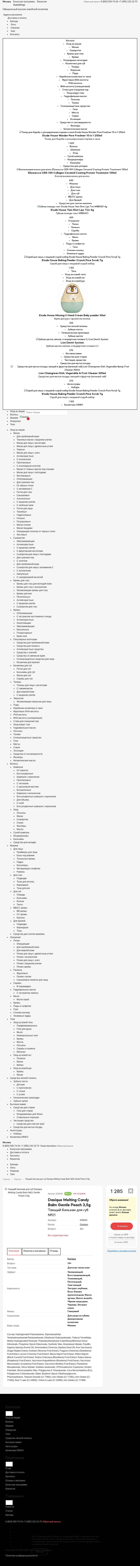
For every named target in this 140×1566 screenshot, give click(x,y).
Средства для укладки (75, 166)
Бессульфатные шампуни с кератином (36, 796)
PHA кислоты (75, 83)
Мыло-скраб (23, 999)
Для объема (23, 800)
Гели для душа (24, 1029)
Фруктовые (22, 973)
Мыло (75, 237)
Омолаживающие (26, 541)
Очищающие (23, 944)
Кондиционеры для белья (30, 1114)
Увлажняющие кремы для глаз (32, 590)
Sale (12, 31)
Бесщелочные (24, 790)
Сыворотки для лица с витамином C (35, 567)
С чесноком (22, 783)
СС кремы (22, 914)
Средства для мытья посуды (75, 363)
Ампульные (22, 574)
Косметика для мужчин (28, 662)
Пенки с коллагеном (27, 957)
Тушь (19, 931)
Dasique (84, 1224)
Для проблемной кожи (28, 436)
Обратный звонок (92, 2)
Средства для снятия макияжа (75, 203)
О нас (8, 1468)
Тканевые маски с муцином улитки (34, 440)
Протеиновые (24, 462)
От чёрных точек (25, 485)
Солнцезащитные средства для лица (35, 659)
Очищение (73, 221)
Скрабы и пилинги (26, 1048)
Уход (75, 153)
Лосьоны (75, 100)
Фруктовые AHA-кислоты (75, 80)
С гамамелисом (25, 688)
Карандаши (22, 885)
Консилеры (22, 865)
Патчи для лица (25, 508)
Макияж (73, 184)
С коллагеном (24, 459)
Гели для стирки (25, 1111)
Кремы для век (24, 593)
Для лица (75, 187)
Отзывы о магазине (15, 1480)
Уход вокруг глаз (75, 93)
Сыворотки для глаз (27, 606)
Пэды (75, 73)
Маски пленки (24, 525)
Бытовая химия (73, 354)
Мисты (75, 113)
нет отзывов (79, 1193)
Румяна (20, 872)
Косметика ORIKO (73, 405)
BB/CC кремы (75, 197)
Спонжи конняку (75, 250)
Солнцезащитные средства (75, 106)
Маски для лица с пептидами (31, 472)
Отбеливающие (24, 479)
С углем (21, 1094)
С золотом (22, 561)
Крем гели (22, 636)
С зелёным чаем (25, 505)
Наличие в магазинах (35, 1251)
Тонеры (75, 67)
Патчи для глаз (24, 492)
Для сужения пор (25, 482)
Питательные (23, 597)
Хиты (13, 24)
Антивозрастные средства (30, 649)
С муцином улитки (26, 502)
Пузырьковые (24, 521)
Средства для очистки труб (30, 1124)
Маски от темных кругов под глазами (35, 469)
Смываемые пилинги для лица (32, 980)
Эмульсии (75, 70)
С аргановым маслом (28, 787)
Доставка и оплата (19, 1152)
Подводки (22, 878)
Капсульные (23, 629)
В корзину (122, 1226)
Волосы (74, 147)
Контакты (15, 34)
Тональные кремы (26, 859)
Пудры (20, 862)
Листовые (22, 534)
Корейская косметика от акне (75, 77)
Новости (9, 1507)
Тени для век (23, 888)
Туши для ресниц (25, 881)
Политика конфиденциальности (21, 1555)
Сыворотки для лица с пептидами (34, 554)
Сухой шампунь (75, 156)
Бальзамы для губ (26, 672)
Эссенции (75, 119)
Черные (21, 449)
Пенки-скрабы (24, 967)
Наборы (75, 387)
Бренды (14, 21)
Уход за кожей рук (75, 281)
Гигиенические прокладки (75, 333)
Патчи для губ (24, 669)
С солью (21, 1091)
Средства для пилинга (28, 646)
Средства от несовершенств (75, 123)
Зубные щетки (75, 336)
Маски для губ (24, 675)
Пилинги (75, 227)
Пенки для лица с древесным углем (35, 953)
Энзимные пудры (75, 254)
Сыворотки (75, 51)
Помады (21, 895)
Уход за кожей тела (75, 274)
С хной (20, 803)
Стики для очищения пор (75, 90)
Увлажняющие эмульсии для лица (34, 701)
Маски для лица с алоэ (28, 453)
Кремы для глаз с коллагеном (32, 587)
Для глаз (75, 190)
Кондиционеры (75, 160)
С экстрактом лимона (27, 993)
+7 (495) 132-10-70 (128, 1)
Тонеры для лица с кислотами (32, 685)
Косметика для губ (75, 64)
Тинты (20, 904)
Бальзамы (75, 163)
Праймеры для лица (27, 852)
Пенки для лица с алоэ (28, 960)
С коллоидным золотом (28, 466)
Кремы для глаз (75, 54)
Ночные (21, 518)
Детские (21, 1084)
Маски (75, 47)
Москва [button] (7, 2)
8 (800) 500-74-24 (110, 1)
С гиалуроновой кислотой (30, 577)
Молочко (21, 1052)
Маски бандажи (24, 528)
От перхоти (22, 770)
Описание (13, 1251)
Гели (75, 109)
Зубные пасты (75, 330)
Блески (20, 901)
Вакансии (42, 1)
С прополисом (24, 1088)
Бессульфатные (25, 773)
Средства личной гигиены (73, 326)
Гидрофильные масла (75, 96)
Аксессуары (73, 384)
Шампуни (75, 150)
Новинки (14, 28)
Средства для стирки (75, 357)
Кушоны (21, 917)
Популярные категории (75, 60)
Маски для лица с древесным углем (35, 446)
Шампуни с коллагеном (28, 793)
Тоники (75, 103)
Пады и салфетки (75, 244)
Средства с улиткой (27, 652)
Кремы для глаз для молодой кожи (34, 584)
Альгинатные (23, 498)
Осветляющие (24, 623)
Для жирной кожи (25, 692)
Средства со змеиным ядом (31, 656)
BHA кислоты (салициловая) (75, 87)
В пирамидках (24, 986)
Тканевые (22, 512)
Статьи (9, 1511)
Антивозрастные (25, 456)
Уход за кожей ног (75, 278)
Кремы (75, 57)
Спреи (75, 116)
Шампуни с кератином (28, 777)
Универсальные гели (27, 1035)
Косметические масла (75, 129)
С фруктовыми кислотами (30, 551)
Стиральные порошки (28, 1117)
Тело (73, 271)
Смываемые (23, 495)
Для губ (75, 194)
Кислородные (23, 476)
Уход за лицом (73, 44)
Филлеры (75, 126)
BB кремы (22, 911)
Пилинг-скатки (24, 976)
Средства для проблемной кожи (33, 642)
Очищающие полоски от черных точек (36, 531)
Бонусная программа (24, 1)
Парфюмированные (27, 1025)
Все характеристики (58, 1235)
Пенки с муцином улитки (29, 963)
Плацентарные (24, 633)
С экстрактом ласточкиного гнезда (34, 616)
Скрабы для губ (25, 678)
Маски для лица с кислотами (31, 443)
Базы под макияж (25, 855)
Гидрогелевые (24, 515)
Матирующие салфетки (28, 868)
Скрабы (75, 231)
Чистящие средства (75, 360)
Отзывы (54, 1251)
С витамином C (24, 489)
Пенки (75, 224)
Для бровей (75, 200)
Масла (20, 829)
